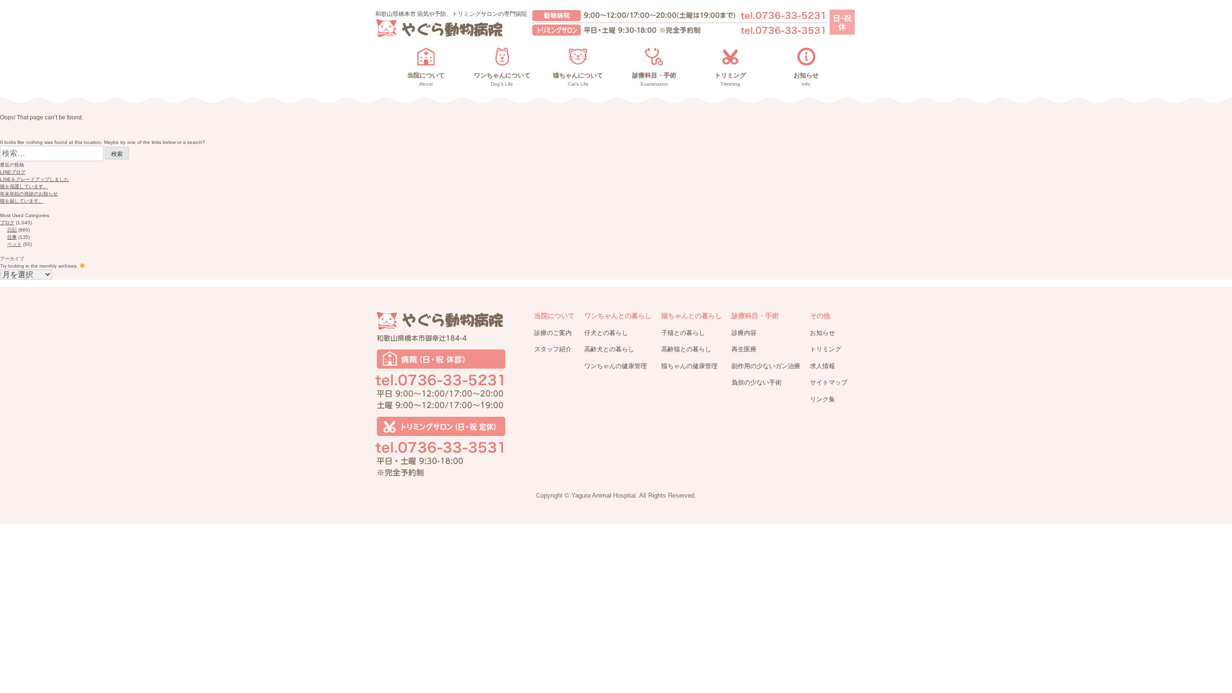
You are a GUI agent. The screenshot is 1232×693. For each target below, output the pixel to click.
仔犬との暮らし (606, 332)
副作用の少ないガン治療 (766, 366)
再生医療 (744, 349)
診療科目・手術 (755, 316)
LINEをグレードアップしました (34, 179)
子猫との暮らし (683, 332)
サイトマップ (828, 382)
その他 (820, 316)
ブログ (7, 222)
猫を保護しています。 (24, 186)
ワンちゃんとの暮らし (618, 316)
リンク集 (822, 399)
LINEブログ (13, 172)
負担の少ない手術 (757, 382)
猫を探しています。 (21, 201)
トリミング (825, 349)
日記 (12, 229)
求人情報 (822, 366)
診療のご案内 (553, 332)
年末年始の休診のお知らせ (29, 193)
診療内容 (744, 332)
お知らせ (822, 332)
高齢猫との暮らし (686, 349)
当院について (554, 316)
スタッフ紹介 (553, 349)
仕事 (12, 237)
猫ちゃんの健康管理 (689, 366)
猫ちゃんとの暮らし (691, 316)
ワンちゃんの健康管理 (615, 366)
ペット (14, 244)
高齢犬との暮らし (609, 349)
